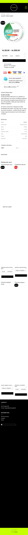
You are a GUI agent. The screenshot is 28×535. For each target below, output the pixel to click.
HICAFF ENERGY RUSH (6, 385)
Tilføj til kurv (14, 60)
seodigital (15, 531)
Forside (3, 14)
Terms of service (5, 416)
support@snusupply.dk (10, 408)
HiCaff (8, 14)
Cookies (3, 418)
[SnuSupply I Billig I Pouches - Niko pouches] (14, 7)
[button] (2, 7)
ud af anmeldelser (10, 87)
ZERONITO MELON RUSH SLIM (7, 268)
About (2, 420)
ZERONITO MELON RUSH (20, 267)
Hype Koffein (5, 55)
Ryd (25, 53)
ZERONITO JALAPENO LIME (20, 386)
